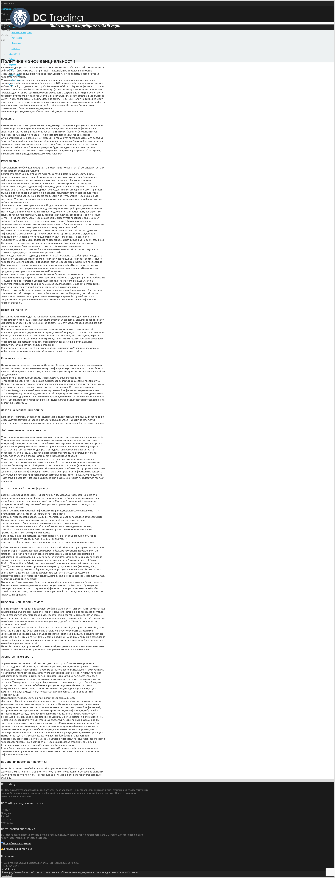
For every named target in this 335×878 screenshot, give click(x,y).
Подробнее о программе (17, 843)
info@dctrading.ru (10, 869)
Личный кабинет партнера (17, 848)
